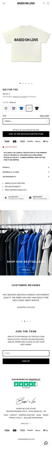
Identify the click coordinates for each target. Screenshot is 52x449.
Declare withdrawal (33, 418)
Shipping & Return (27, 415)
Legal (38, 415)
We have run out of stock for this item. (26, 130)
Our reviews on (16, 198)
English (24, 423)
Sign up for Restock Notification (26, 134)
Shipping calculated (20, 97)
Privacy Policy (15, 418)
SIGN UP (26, 361)
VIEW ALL (26, 270)
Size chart (44, 116)
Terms (45, 415)
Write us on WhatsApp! (40, 198)
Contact (13, 415)
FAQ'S (6, 415)
